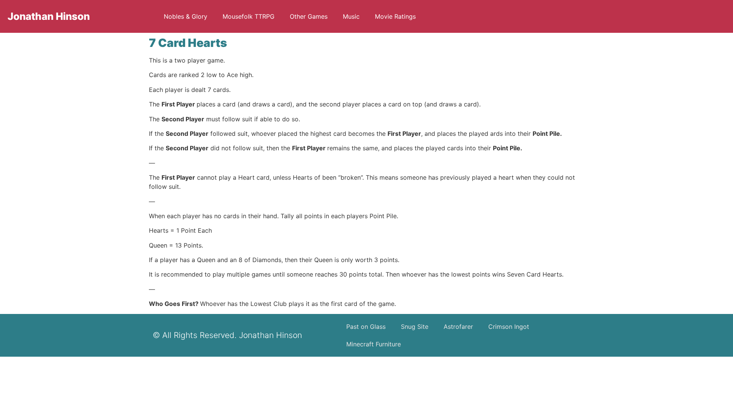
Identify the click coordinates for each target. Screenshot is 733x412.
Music (351, 16)
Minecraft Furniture (373, 344)
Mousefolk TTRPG (248, 16)
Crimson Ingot (508, 326)
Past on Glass (366, 326)
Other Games (309, 16)
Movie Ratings (395, 16)
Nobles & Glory (185, 16)
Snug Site (414, 326)
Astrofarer (458, 326)
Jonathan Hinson (49, 16)
